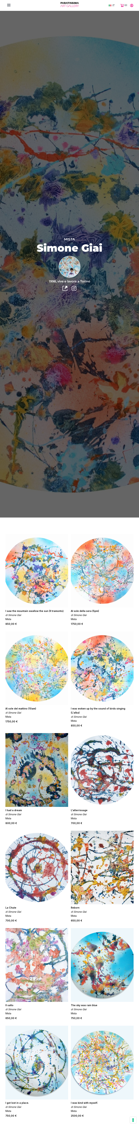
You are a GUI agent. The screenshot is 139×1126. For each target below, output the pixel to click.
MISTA (69, 239)
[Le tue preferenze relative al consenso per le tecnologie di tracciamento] (133, 1120)
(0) (125, 5)
